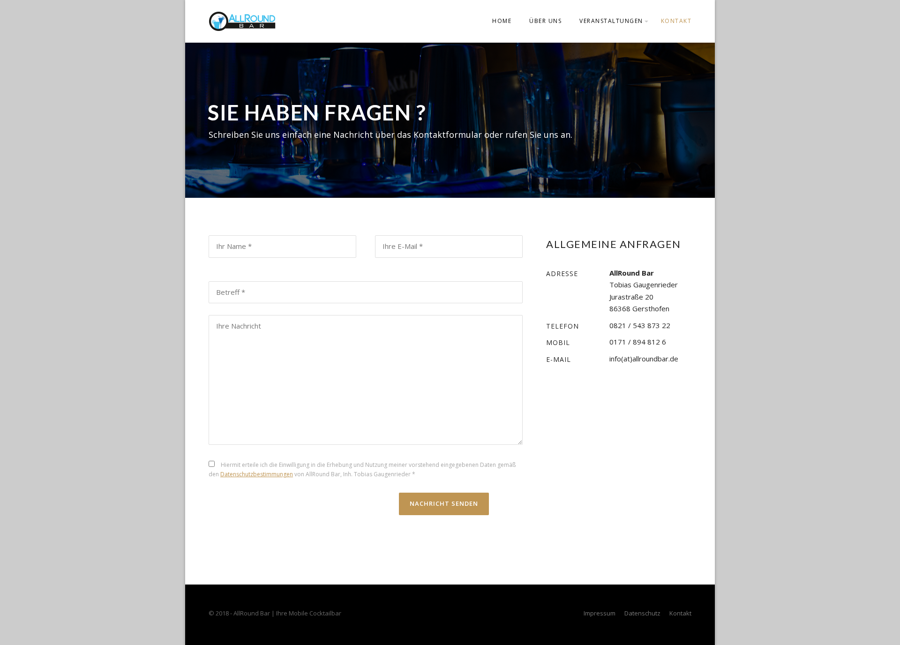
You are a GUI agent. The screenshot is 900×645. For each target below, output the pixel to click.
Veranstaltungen (611, 21)
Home (501, 21)
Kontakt (676, 21)
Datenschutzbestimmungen (256, 474)
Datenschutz (642, 613)
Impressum (599, 613)
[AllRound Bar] (242, 20)
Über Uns (545, 21)
